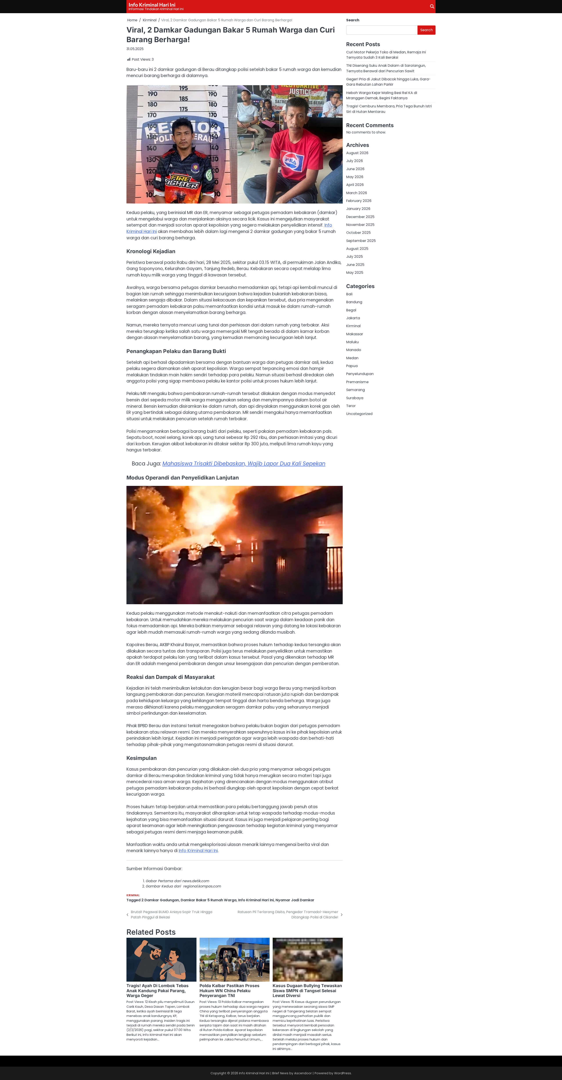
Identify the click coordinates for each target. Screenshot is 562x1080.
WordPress (342, 1073)
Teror (351, 405)
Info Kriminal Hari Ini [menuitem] (198, 851)
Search (352, 20)
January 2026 (358, 208)
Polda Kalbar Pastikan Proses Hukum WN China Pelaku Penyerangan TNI (229, 990)
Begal (351, 310)
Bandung (354, 302)
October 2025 (358, 232)
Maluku (352, 341)
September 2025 (361, 240)
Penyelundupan (360, 373)
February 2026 (358, 200)
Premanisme (357, 381)
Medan (352, 358)
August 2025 (357, 248)
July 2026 (354, 160)
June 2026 (355, 168)
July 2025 (354, 256)
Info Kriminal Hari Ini (152, 5)
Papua (352, 365)
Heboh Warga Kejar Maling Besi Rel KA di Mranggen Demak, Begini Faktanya (381, 95)
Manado (353, 349)
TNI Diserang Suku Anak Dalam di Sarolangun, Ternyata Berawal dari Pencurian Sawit (386, 68)
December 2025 (360, 216)
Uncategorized (359, 413)
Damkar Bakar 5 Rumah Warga (208, 900)
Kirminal (133, 895)
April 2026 (355, 184)
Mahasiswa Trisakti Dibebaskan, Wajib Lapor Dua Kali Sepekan (243, 463)
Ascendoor (303, 1073)
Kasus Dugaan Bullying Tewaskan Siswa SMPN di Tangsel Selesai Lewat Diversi (307, 990)
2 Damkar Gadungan (160, 900)
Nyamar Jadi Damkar (295, 900)
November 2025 (360, 224)
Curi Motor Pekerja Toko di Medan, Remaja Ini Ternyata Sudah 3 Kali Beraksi (386, 54)
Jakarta (353, 318)
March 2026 (356, 192)
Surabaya (354, 397)
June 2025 (355, 264)
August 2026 (357, 152)
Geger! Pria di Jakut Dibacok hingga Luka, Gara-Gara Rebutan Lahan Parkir (388, 82)
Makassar (354, 334)
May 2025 (354, 272)
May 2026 (354, 176)
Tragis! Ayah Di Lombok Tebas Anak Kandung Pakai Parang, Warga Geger (157, 990)
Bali (349, 294)
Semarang (355, 389)
